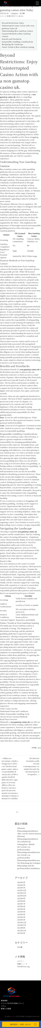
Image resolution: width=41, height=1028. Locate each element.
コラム (3, 1006)
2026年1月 (21, 888)
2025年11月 (21, 893)
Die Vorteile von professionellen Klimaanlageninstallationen (28, 849)
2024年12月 (21, 922)
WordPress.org (23, 966)
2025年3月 (21, 914)
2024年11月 (21, 925)
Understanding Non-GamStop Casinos (17, 31)
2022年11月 (21, 930)
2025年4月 (21, 912)
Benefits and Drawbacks (11, 39)
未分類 (22, 13)
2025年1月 (21, 920)
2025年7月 (21, 904)
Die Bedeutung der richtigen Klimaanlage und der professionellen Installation (28, 866)
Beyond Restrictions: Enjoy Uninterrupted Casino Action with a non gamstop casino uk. (18, 25)
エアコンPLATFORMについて (12, 1003)
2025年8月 (21, 901)
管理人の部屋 (6, 1008)
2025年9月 (21, 898)
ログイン (20, 961)
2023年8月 (21, 928)
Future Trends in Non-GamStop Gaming (18, 47)
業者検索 (4, 1000)
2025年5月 (21, 909)
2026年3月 (21, 882)
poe (39, 747)
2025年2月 (21, 917)
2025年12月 (21, 890)
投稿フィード (22, 964)
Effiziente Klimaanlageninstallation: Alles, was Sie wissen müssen (29, 831)
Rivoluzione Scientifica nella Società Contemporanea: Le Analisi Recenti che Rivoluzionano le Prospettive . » (31, 766)
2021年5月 (21, 933)
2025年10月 (21, 896)
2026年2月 (21, 885)
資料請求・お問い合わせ (20, 1024)
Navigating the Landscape (12, 44)
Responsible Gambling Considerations (17, 42)
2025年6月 (21, 906)
